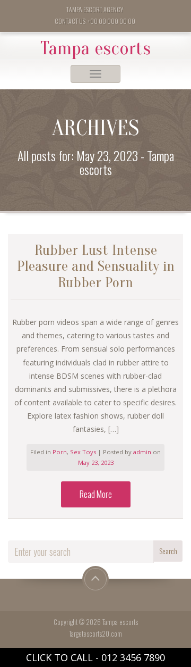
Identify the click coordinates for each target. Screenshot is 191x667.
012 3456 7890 (133, 657)
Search (168, 550)
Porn (60, 452)
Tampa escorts (95, 48)
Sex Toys (83, 452)
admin (143, 452)
